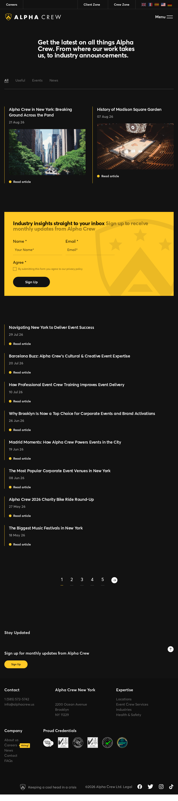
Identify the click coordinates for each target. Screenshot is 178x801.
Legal (127, 787)
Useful (20, 80)
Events (37, 80)
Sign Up (31, 282)
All (6, 80)
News (53, 80)
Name (20, 241)
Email (72, 241)
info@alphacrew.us (19, 704)
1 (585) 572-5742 (16, 699)
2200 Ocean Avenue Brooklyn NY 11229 (71, 709)
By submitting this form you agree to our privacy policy (50, 268)
